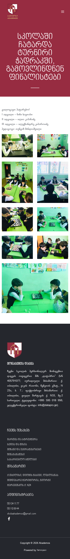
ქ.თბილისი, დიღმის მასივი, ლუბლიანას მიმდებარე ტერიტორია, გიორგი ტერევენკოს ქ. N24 (32, 480)
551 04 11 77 (13, 503)
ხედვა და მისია (17, 444)
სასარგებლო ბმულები (22, 459)
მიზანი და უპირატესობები (24, 449)
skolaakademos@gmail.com (21, 513)
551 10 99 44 (13, 508)
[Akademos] (13, 12)
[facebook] (9, 519)
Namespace (41, 550)
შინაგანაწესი (16, 454)
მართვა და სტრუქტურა (22, 439)
